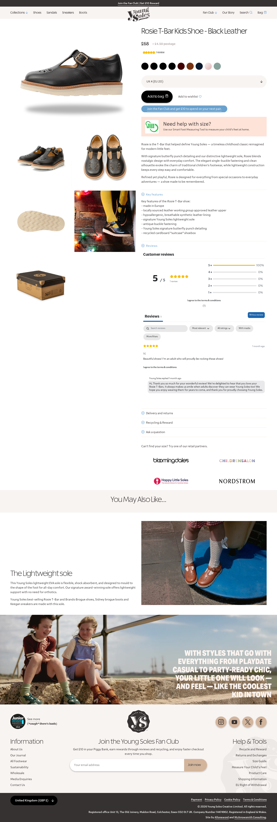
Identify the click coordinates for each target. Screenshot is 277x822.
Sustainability (19, 767)
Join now (194, 765)
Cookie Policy (232, 799)
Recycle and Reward (253, 749)
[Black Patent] (163, 66)
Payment (196, 799)
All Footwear (18, 761)
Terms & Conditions (255, 799)
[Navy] (199, 66)
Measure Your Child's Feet (249, 767)
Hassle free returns (120, 3)
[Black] (144, 66)
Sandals (52, 12)
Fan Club (208, 12)
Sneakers (68, 12)
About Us (16, 749)
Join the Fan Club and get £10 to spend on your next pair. (184, 108)
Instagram (221, 722)
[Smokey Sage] (217, 66)
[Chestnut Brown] (190, 66)
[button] (235, 265)
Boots (83, 12)
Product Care (258, 773)
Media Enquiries (21, 779)
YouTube (234, 722)
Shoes (37, 12)
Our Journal (18, 755)
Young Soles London (138, 14)
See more (33, 719)
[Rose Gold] (208, 66)
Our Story (228, 12)
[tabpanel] (204, 360)
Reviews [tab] (153, 316)
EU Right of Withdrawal (251, 785)
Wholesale (17, 773)
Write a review (256, 315)
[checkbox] (244, 328)
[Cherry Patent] (181, 66)
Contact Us (17, 785)
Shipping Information (252, 779)
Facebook (261, 722)
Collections (17, 12)
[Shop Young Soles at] (171, 460)
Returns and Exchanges (251, 755)
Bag (260, 12)
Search (244, 12)
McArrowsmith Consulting (250, 817)
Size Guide (260, 761)
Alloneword (222, 817)
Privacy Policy (213, 799)
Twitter (247, 722)
